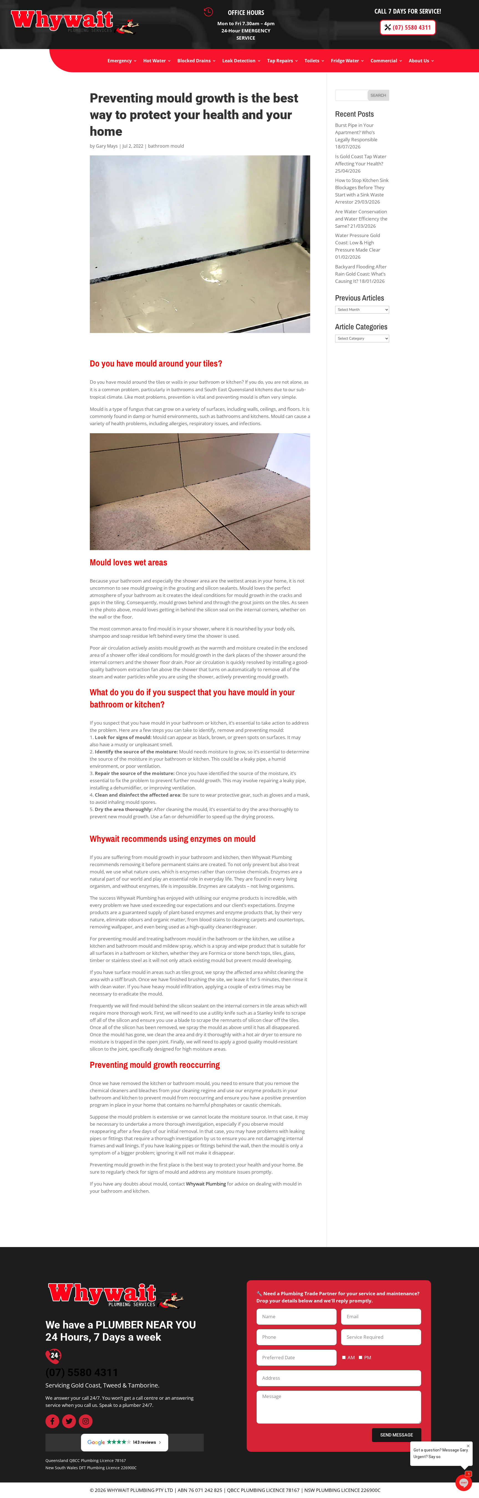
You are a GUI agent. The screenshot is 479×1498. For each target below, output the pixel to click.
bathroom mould (166, 146)
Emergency (120, 61)
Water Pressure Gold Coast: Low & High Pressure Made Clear (357, 242)
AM (351, 1357)
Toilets (312, 61)
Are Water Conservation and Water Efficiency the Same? (361, 218)
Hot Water (154, 61)
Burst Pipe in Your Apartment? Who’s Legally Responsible (356, 132)
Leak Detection (239, 61)
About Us (419, 61)
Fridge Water (345, 61)
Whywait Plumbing (206, 1184)
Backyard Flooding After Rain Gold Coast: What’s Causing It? (361, 273)
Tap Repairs (280, 61)
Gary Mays (107, 146)
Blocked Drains (194, 61)
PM (367, 1357)
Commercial (384, 61)
